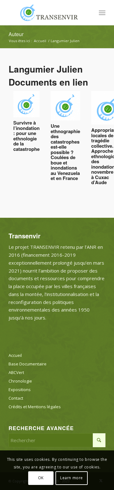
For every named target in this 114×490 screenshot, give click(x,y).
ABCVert (16, 372)
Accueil (15, 355)
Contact (16, 398)
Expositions (20, 389)
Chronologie (20, 381)
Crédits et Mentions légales (35, 406)
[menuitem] (102, 12)
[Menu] (102, 12)
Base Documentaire (28, 364)
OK (41, 477)
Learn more (71, 477)
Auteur (16, 34)
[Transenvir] (47, 12)
